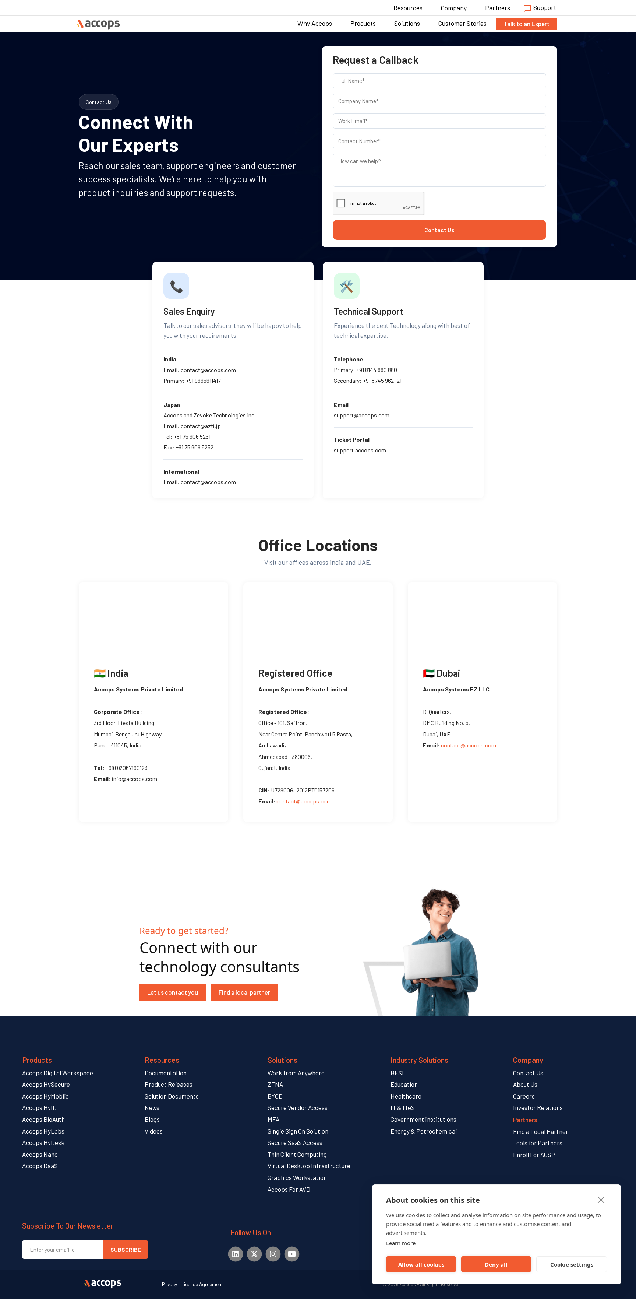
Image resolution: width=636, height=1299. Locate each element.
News (152, 1107)
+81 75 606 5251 (192, 436)
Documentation (166, 1072)
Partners (497, 8)
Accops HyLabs (43, 1131)
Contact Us (439, 229)
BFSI (397, 1072)
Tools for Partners (537, 1142)
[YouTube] (291, 1254)
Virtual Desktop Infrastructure (309, 1165)
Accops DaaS (40, 1165)
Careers (524, 1096)
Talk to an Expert (527, 23)
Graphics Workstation (297, 1177)
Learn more (401, 1243)
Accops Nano (40, 1154)
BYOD (275, 1096)
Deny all (496, 1264)
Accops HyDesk (43, 1142)
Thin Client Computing (297, 1154)
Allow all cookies (421, 1264)
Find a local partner (244, 992)
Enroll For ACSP (534, 1154)
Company (454, 8)
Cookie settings (571, 1264)
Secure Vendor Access (298, 1107)
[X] (254, 1254)
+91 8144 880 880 (376, 369)
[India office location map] (153, 617)
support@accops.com (361, 415)
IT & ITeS (403, 1107)
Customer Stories (462, 23)
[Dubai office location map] (482, 617)
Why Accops (314, 23)
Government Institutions (423, 1119)
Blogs (152, 1119)
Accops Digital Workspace (57, 1072)
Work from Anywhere (296, 1072)
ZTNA (275, 1084)
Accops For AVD (289, 1189)
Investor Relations (538, 1107)
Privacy (169, 1284)
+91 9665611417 (203, 380)
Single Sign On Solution (298, 1131)
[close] (601, 1199)
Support (544, 7)
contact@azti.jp (201, 425)
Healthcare (406, 1096)
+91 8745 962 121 (382, 380)
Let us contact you (172, 992)
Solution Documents (172, 1096)
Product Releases (168, 1084)
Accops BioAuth (43, 1119)
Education (404, 1084)
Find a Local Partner (540, 1131)
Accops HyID (39, 1107)
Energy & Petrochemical (424, 1131)
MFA (273, 1119)
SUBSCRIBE (125, 1249)
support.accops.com (360, 450)
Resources (408, 8)
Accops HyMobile (45, 1096)
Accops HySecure (46, 1084)
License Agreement (202, 1284)
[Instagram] (273, 1254)
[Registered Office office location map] (318, 617)
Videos (154, 1131)
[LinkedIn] (235, 1254)
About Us (525, 1084)
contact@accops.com (208, 369)
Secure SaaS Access (295, 1142)
